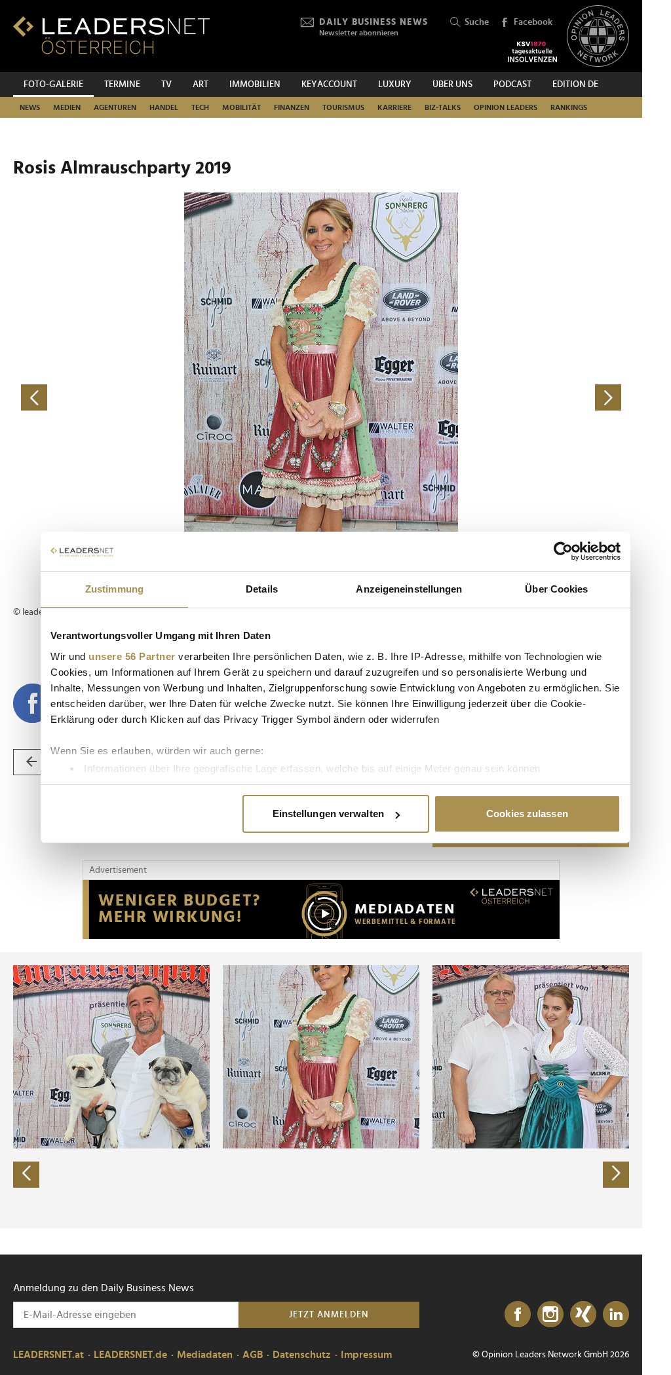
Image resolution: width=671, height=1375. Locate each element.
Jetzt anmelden (329, 1314)
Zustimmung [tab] (114, 589)
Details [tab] (262, 589)
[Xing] (583, 1315)
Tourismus (343, 107)
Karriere (394, 107)
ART (200, 84)
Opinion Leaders (505, 107)
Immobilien (254, 84)
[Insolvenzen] (532, 51)
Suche (477, 22)
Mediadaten (205, 1354)
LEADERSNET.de (130, 1354)
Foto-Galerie (53, 84)
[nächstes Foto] (475, 397)
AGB (252, 1354)
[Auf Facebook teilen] (32, 703)
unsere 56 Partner (132, 656)
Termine (122, 84)
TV (166, 84)
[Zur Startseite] (111, 35)
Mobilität (241, 107)
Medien (67, 107)
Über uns (452, 84)
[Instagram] (550, 1315)
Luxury (395, 84)
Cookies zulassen (527, 813)
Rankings (568, 107)
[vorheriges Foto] (167, 397)
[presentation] (26, 1175)
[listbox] (321, 1090)
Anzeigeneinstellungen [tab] (409, 589)
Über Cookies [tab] (556, 589)
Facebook (533, 22)
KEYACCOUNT (329, 84)
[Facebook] (518, 1315)
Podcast (512, 84)
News (30, 107)
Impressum (366, 1354)
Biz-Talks (443, 107)
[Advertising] (321, 909)
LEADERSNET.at (48, 1354)
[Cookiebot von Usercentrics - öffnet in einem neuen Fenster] (563, 551)
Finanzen (291, 107)
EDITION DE (575, 84)
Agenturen (115, 107)
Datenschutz (302, 1354)
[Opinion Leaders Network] (598, 36)
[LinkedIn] (616, 1315)
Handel (163, 107)
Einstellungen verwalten (328, 813)
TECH (200, 107)
